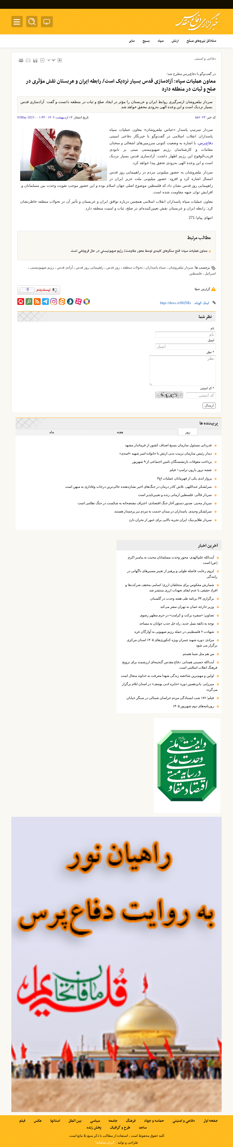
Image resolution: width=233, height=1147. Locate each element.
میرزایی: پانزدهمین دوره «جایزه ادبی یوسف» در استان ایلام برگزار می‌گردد (169, 686)
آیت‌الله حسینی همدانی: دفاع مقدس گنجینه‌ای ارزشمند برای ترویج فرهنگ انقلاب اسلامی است (169, 664)
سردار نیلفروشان (180, 267)
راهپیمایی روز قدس (89, 267)
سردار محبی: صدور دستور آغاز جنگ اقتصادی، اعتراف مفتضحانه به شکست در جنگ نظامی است (145, 503)
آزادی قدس (65, 267)
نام (212, 328)
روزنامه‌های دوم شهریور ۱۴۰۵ (193, 706)
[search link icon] (29, 301)
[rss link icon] (37, 301)
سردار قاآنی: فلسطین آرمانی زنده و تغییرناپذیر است (175, 495)
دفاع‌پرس (205, 143)
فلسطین (195, 273)
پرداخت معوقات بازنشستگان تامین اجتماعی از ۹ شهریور (172, 462)
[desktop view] (47, 22)
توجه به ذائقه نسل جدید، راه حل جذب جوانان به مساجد (176, 623)
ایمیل (211, 340)
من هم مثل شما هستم (198, 654)
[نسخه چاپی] (20, 60)
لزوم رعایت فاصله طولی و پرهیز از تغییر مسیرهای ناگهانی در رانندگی (172, 573)
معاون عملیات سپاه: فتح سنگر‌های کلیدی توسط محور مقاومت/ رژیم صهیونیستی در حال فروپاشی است (139, 251)
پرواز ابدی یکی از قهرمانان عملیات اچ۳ (184, 478)
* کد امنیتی (207, 388)
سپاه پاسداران (155, 267)
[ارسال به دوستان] (28, 60)
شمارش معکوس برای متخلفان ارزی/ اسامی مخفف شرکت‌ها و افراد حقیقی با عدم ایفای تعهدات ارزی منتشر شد (171, 587)
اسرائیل (210, 273)
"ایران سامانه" (105, 1142)
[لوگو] (198, 31)
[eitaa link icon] (62, 301)
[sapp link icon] (70, 301)
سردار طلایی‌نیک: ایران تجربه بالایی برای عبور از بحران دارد (170, 520)
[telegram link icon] (45, 301)
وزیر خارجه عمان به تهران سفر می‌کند (187, 607)
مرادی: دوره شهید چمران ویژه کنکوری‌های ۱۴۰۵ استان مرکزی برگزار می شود (172, 642)
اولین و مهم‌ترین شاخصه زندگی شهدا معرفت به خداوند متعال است (167, 676)
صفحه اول (210, 1121)
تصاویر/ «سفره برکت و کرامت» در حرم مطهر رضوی (177, 615)
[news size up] (59, 60)
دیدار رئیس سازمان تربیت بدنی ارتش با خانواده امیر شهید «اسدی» (165, 453)
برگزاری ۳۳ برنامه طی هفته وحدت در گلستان (182, 598)
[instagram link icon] (53, 301)
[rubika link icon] (86, 301)
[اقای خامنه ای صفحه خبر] (187, 765)
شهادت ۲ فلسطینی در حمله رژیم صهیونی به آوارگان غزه (174, 632)
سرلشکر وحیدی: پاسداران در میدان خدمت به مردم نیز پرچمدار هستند (163, 511)
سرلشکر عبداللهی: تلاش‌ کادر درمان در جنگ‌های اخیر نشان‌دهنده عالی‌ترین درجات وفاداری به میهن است (138, 487)
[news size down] (42, 60)
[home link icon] (20, 301)
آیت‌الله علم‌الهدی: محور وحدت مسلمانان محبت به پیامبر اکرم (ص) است (172, 560)
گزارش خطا (202, 289)
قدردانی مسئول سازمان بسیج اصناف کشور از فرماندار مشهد (168, 445)
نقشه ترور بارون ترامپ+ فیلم (191, 470)
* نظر (210, 352)
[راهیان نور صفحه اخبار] (116, 964)
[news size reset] (51, 60)
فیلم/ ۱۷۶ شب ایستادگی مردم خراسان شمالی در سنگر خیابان (170, 698)
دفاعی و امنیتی (205, 58)
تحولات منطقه (133, 267)
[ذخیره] (35, 60)
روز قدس (113, 267)
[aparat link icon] (78, 301)
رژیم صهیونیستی (42, 267)
